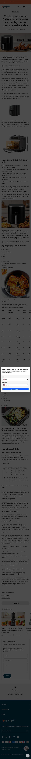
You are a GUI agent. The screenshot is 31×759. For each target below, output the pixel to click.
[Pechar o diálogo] (29, 368)
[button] (15, 379)
